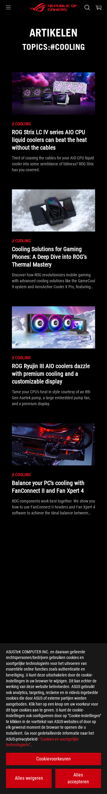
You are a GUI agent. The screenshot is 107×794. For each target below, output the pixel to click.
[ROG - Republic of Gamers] (53, 7)
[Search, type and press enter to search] (87, 7)
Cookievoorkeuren (53, 759)
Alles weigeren (29, 778)
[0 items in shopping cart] (98, 7)
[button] (8, 7)
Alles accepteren (78, 778)
